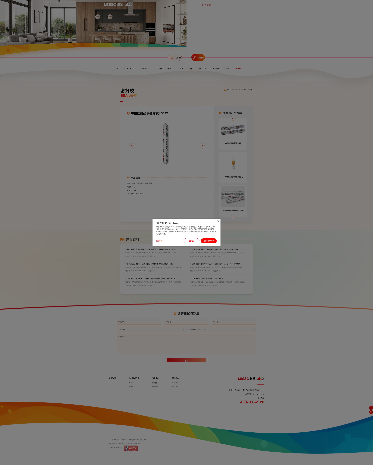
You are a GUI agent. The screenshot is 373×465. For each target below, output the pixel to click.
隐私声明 (159, 241)
